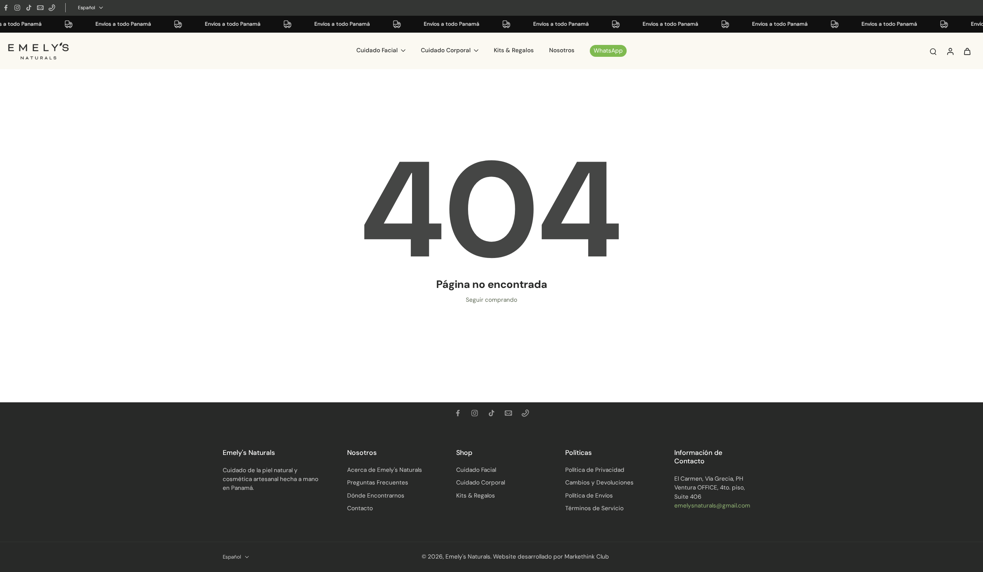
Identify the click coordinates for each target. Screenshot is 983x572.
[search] (933, 51)
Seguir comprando (491, 300)
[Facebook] (6, 7)
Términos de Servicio (594, 508)
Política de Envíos (589, 495)
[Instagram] (17, 7)
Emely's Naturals (467, 556)
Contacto (360, 508)
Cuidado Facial (476, 470)
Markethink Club (586, 556)
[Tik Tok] (29, 7)
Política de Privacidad (594, 470)
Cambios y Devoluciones (599, 482)
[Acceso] (950, 51)
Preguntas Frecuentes (377, 482)
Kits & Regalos (475, 495)
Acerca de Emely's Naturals (384, 470)
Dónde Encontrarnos (375, 495)
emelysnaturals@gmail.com (712, 505)
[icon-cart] (966, 51)
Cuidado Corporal (480, 482)
